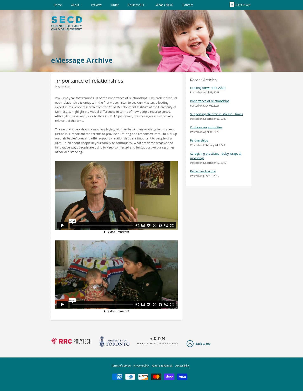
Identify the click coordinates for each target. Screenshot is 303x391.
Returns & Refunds (162, 365)
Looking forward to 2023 (207, 88)
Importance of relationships (209, 101)
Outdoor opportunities (206, 127)
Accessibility (182, 365)
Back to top (203, 344)
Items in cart (240, 4)
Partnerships (199, 140)
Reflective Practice (203, 171)
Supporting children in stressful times (216, 114)
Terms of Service (121, 365)
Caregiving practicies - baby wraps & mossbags (215, 155)
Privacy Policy (141, 365)
